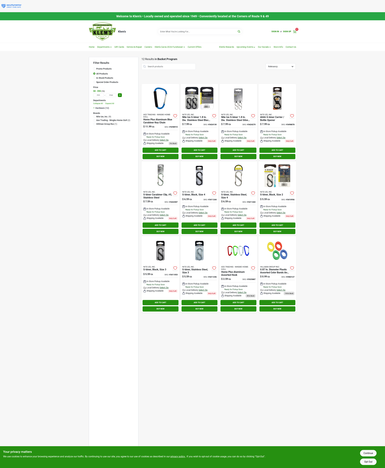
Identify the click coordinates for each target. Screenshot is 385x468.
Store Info (278, 47)
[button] (246, 47)
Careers (148, 47)
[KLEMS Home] (102, 31)
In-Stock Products (104, 78)
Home (92, 47)
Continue (368, 453)
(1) (106, 124)
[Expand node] (94, 107)
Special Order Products (107, 82)
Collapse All (98, 103)
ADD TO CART (160, 150)
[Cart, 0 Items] (294, 31)
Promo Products (104, 69)
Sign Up (287, 31)
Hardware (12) (102, 108)
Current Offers (195, 47)
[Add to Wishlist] (175, 115)
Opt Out (368, 461)
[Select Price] (120, 95)
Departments (103, 47)
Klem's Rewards (226, 47)
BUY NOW (161, 156)
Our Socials (263, 47)
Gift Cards (119, 47)
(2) (113, 120)
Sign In (275, 31)
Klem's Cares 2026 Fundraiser (169, 47)
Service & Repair (134, 47)
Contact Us (291, 47)
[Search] (239, 31)
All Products (102, 73)
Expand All (109, 103)
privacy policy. (177, 456)
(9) (103, 116)
